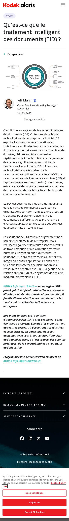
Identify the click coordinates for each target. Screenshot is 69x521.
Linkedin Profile (34, 100)
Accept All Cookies (34, 512)
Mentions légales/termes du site (34, 461)
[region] (34, 493)
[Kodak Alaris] (19, 4)
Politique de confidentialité (34, 454)
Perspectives (15, 54)
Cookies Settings (34, 492)
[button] (34, 393)
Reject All (34, 502)
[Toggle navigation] (63, 4)
